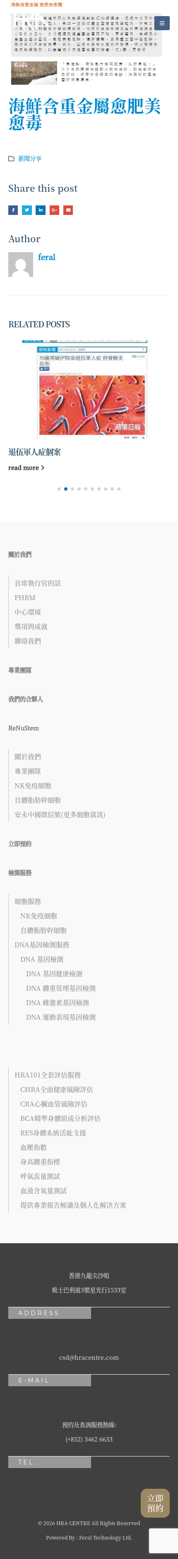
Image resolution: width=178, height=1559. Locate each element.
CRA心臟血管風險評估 (53, 1103)
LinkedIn (40, 210)
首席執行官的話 (37, 583)
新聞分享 (29, 158)
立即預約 (19, 843)
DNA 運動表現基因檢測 (61, 1017)
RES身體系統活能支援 (53, 1132)
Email (68, 210)
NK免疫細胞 (32, 785)
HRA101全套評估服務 (47, 1075)
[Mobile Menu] (162, 23)
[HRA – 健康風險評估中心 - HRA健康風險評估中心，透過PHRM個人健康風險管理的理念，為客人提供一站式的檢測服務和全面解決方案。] (31, 23)
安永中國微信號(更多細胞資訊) (60, 814)
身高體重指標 (40, 1161)
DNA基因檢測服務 (41, 944)
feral (46, 256)
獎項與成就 (31, 626)
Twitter (26, 210)
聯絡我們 (27, 641)
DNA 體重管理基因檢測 (61, 988)
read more (24, 467)
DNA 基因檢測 (41, 959)
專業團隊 (19, 669)
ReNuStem (23, 727)
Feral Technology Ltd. (105, 1537)
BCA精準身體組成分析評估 (60, 1118)
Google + (54, 210)
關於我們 (19, 554)
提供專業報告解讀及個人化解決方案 (73, 1205)
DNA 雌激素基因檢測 (57, 1002)
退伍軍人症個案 (34, 451)
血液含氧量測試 (43, 1190)
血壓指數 (33, 1147)
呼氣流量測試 (40, 1176)
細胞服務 (27, 901)
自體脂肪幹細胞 (37, 800)
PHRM (25, 597)
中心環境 (27, 612)
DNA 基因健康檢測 (54, 973)
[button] (59, 489)
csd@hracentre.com (89, 1357)
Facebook (13, 210)
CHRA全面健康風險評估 (56, 1089)
